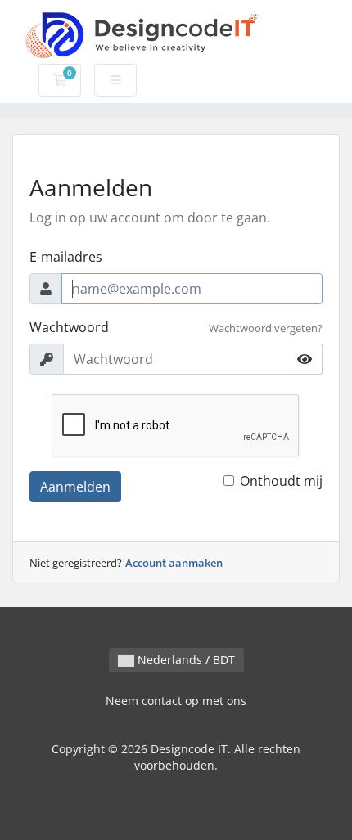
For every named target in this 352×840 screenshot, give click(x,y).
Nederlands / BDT (184, 659)
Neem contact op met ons (176, 700)
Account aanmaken (174, 562)
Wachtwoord (69, 327)
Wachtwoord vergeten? (266, 328)
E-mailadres (65, 257)
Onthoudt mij (281, 481)
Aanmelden (75, 487)
